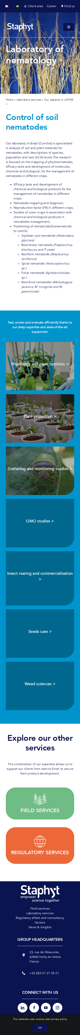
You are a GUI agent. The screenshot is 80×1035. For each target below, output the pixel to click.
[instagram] (57, 1008)
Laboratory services (29, 100)
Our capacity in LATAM (58, 100)
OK (40, 1028)
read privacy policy (56, 1019)
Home (9, 100)
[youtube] (46, 1008)
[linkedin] (22, 1008)
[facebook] (34, 1008)
